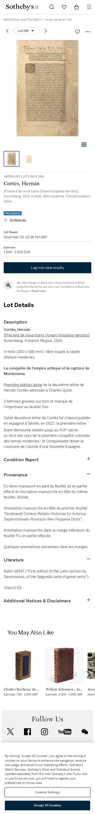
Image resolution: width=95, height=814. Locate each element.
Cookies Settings (47, 792)
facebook (27, 731)
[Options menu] (87, 31)
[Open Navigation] (89, 6)
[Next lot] (45, 30)
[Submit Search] (51, 7)
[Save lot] (77, 31)
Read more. (38, 291)
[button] (47, 88)
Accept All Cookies (47, 805)
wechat (85, 732)
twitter (10, 731)
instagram (44, 731)
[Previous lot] (7, 30)
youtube (64, 731)
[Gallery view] (84, 144)
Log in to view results (47, 268)
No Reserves (18, 220)
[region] (47, 778)
